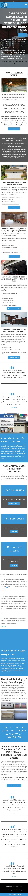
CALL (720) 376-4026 (14, 129)
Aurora (19, 154)
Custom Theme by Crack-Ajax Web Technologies (14, 890)
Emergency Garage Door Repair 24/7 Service (12, 252)
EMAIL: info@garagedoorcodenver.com (14, 0)
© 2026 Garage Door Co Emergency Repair (14, 886)
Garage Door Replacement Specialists (10, 204)
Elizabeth (23, 156)
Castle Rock (10, 156)
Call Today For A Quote (15, 894)
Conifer (17, 153)
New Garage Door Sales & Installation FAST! (12, 197)
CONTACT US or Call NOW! (14, 786)
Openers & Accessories (14, 308)
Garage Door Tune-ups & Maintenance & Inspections (14, 238)
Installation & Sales (14, 207)
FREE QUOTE (22, 35)
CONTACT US (14, 531)
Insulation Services (14, 357)
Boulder (3, 149)
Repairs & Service (14, 256)
